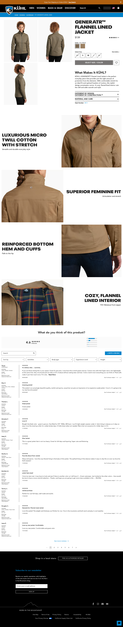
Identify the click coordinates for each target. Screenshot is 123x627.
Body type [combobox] (55, 360)
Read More (52, 375)
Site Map (35, 615)
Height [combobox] (102, 360)
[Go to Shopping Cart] (118, 8)
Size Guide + (115, 52)
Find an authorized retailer (73, 558)
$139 (77, 37)
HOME (16, 15)
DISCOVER (70, 8)
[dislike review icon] (120, 377)
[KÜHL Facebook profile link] (93, 604)
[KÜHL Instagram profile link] (98, 604)
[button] (97, 94)
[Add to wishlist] (116, 62)
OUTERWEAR (29, 15)
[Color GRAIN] (82, 46)
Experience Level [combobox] (82, 360)
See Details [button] (72, 2)
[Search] (99, 8)
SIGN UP (31, 592)
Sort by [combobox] (5, 360)
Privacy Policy (56, 615)
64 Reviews (34, 343)
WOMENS (22, 15)
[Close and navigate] (121, 2)
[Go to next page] (76, 547)
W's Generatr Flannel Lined (43, 15)
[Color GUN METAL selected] (77, 46)
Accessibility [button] (77, 615)
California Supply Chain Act (63, 618)
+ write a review (113, 353)
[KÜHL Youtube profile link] (107, 604)
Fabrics (66, 615)
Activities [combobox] (30, 360)
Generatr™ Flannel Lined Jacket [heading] (93, 26)
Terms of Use (45, 615)
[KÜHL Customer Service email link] (102, 604)
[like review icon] (117, 377)
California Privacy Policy (83, 618)
